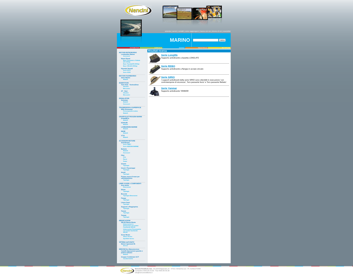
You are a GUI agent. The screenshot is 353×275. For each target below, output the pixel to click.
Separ (125, 161)
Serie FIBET (127, 144)
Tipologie (126, 165)
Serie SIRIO (168, 77)
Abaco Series (127, 236)
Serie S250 (127, 72)
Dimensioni (127, 187)
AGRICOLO (158, 48)
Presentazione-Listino (130, 111)
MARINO (181, 48)
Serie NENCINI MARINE (131, 146)
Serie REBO (168, 66)
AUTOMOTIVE (134, 48)
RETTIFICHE (226, 48)
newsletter (227, 31)
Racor (125, 159)
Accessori (126, 56)
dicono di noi (217, 31)
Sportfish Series (128, 238)
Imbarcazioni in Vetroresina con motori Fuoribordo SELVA (130, 225)
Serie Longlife (169, 55)
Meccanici (126, 88)
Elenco (125, 245)
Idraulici (126, 86)
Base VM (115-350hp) (130, 66)
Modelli (125, 79)
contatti (181, 31)
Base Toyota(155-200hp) (131, 64)
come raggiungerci (192, 31)
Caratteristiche (128, 258)
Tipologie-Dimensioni (130, 195)
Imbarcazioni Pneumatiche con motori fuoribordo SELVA (132, 230)
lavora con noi (205, 31)
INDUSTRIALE (202, 48)
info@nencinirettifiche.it (143, 273)
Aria (124, 157)
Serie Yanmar (169, 88)
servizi (174, 31)
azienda (168, 31)
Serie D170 (127, 70)
